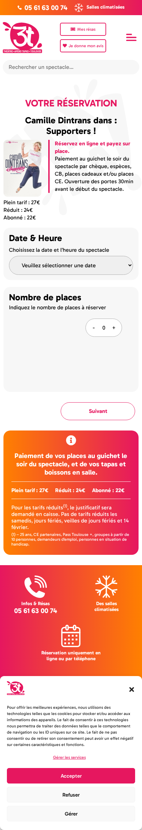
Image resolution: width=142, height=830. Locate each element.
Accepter (71, 776)
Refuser (71, 795)
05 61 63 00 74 (35, 610)
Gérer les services (69, 757)
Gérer (71, 814)
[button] (131, 689)
